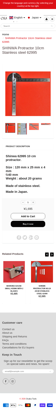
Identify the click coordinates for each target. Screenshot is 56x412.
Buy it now (28, 224)
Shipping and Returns (14, 336)
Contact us (8, 329)
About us (7, 332)
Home (5, 34)
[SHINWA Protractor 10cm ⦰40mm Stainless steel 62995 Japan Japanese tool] (28, 93)
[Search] (52, 26)
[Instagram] (12, 381)
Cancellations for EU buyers (18, 347)
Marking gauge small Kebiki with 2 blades (14, 288)
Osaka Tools (31, 399)
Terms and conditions (14, 343)
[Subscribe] (50, 371)
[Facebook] (5, 381)
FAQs (5, 340)
